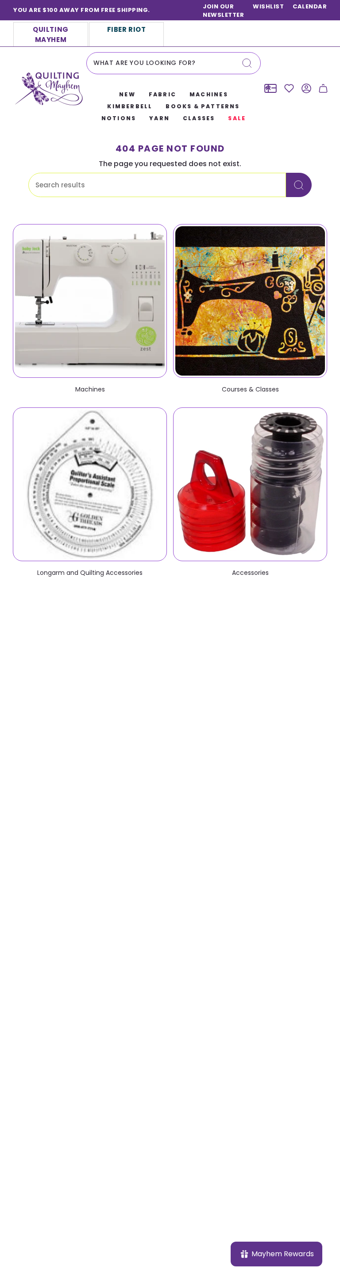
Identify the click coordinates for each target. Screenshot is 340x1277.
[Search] (247, 63)
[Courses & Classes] (250, 301)
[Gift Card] (270, 88)
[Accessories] (250, 484)
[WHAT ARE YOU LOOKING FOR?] (299, 185)
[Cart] (323, 88)
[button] (127, 95)
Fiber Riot (126, 29)
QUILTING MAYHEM (51, 34)
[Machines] (90, 301)
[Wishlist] (289, 88)
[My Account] (306, 88)
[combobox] (173, 63)
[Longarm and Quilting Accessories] (90, 484)
